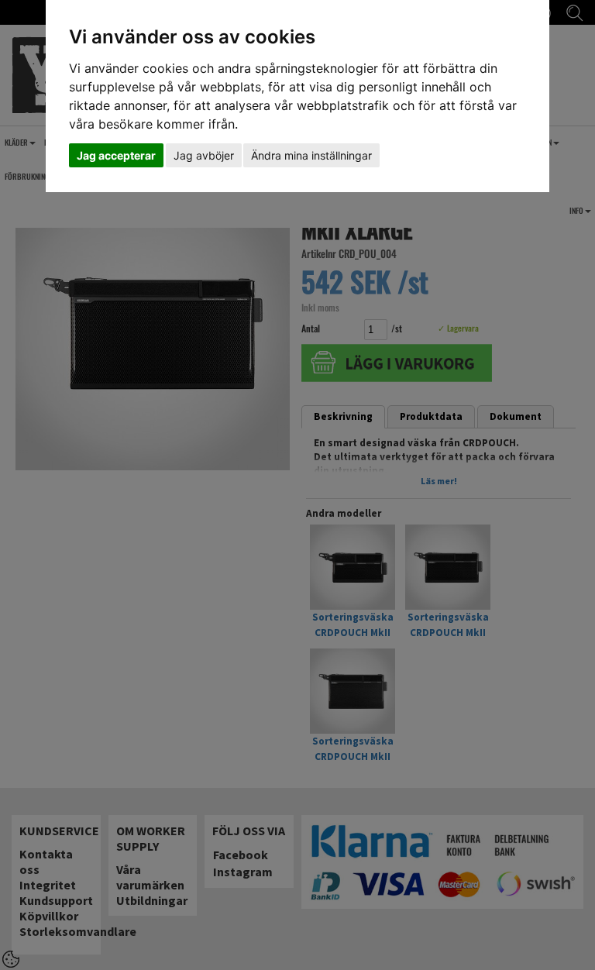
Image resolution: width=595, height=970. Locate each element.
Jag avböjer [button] (204, 155)
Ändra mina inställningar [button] (311, 155)
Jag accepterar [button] (116, 155)
